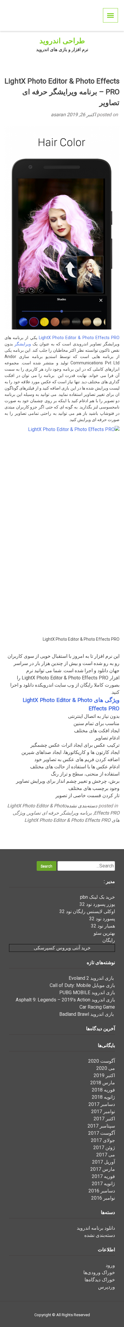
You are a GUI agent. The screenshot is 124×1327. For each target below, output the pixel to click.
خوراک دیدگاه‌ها (100, 1280)
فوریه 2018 (103, 1090)
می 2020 (105, 1068)
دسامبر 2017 (101, 1104)
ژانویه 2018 (103, 1097)
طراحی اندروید (62, 41)
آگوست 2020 (101, 1061)
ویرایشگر (22, 344)
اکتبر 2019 (104, 1075)
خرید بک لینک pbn (97, 897)
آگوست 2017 (101, 1133)
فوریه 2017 (103, 1176)
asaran (59, 114)
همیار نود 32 (103, 926)
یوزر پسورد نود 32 (97, 904)
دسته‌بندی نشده (82, 806)
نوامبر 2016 (103, 1198)
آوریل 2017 (103, 1162)
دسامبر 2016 (101, 1191)
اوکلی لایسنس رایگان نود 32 (87, 911)
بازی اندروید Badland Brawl (87, 1014)
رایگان (108, 940)
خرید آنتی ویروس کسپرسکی (62, 948)
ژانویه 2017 (103, 1183)
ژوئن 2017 (104, 1147)
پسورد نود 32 (102, 919)
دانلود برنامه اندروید (96, 1228)
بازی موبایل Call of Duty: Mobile (82, 985)
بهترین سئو (104, 933)
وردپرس (106, 1287)
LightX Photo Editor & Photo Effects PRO (79, 337)
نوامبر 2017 (103, 1111)
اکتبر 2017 (104, 1119)
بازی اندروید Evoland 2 (92, 978)
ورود (110, 1265)
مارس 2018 (102, 1083)
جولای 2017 (103, 1140)
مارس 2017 (102, 1169)
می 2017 (105, 1155)
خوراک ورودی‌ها (99, 1272)
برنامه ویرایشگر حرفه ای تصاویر (59, 813)
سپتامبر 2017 (101, 1126)
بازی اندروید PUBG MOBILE (87, 992)
